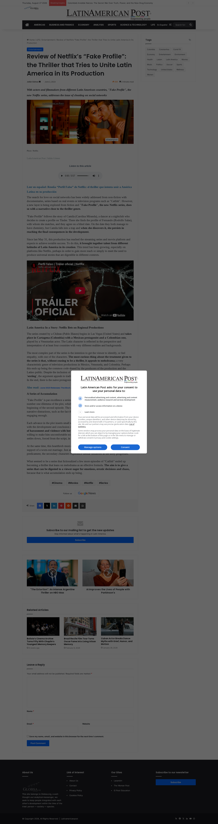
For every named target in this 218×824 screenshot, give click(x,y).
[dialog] (109, 412)
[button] (109, 412)
